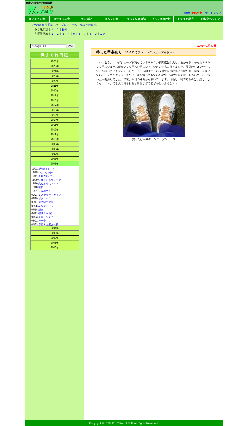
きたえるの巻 (62, 18)
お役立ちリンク (210, 18)
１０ (102, 33)
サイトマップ (213, 12)
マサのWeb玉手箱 (42, 24)
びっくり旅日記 (136, 18)
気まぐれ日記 (88, 24)
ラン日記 (86, 18)
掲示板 (187, 12)
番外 (64, 29)
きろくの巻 (111, 18)
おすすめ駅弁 (186, 18)
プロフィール (69, 24)
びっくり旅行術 (161, 18)
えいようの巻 (37, 18)
